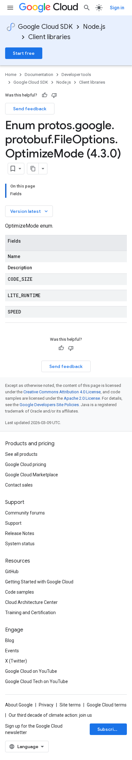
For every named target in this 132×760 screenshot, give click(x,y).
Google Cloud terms (107, 704)
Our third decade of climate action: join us (50, 715)
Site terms (70, 704)
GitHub (12, 571)
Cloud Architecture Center (31, 602)
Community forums (25, 512)
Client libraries (49, 37)
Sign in (117, 7)
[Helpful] (44, 95)
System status (20, 543)
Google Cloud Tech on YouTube (36, 681)
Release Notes (19, 533)
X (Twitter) (16, 661)
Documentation (39, 74)
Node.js (94, 27)
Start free (24, 53)
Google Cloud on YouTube (31, 671)
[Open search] (87, 8)
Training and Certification (30, 612)
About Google (19, 704)
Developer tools (76, 74)
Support (13, 523)
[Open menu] (10, 7)
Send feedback (29, 109)
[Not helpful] (54, 95)
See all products (21, 454)
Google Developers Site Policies (49, 404)
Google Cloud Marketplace (31, 474)
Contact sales (19, 485)
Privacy (46, 704)
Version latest (29, 211)
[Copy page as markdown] (33, 168)
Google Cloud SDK (45, 27)
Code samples (19, 592)
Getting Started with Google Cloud (39, 581)
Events (12, 650)
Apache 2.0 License (82, 398)
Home (10, 74)
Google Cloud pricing (25, 464)
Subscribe (108, 729)
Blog (9, 640)
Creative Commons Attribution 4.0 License (62, 391)
